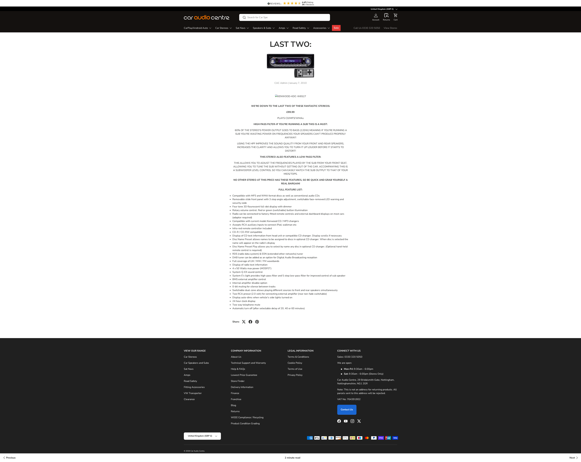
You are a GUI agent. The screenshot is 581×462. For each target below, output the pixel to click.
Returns (235, 411)
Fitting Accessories (194, 387)
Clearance (189, 399)
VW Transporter (193, 393)
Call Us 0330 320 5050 (367, 28)
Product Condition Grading (245, 423)
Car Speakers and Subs (196, 363)
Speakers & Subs (262, 28)
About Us (236, 357)
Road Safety (299, 28)
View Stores (390, 28)
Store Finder (238, 381)
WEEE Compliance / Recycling (247, 417)
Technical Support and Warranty (248, 363)
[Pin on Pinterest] (257, 321)
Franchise (236, 399)
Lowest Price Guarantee (244, 375)
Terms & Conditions (298, 357)
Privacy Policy (295, 375)
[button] (386, 17)
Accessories (319, 28)
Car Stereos (221, 28)
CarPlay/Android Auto (196, 28)
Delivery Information (242, 387)
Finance (235, 393)
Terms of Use (295, 369)
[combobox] (284, 17)
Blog (233, 405)
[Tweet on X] (243, 321)
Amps (282, 28)
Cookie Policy (295, 363)
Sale (336, 28)
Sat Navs (240, 28)
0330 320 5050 (353, 357)
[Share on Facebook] (250, 321)
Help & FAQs (238, 369)
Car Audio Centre (197, 451)
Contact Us (347, 409)
